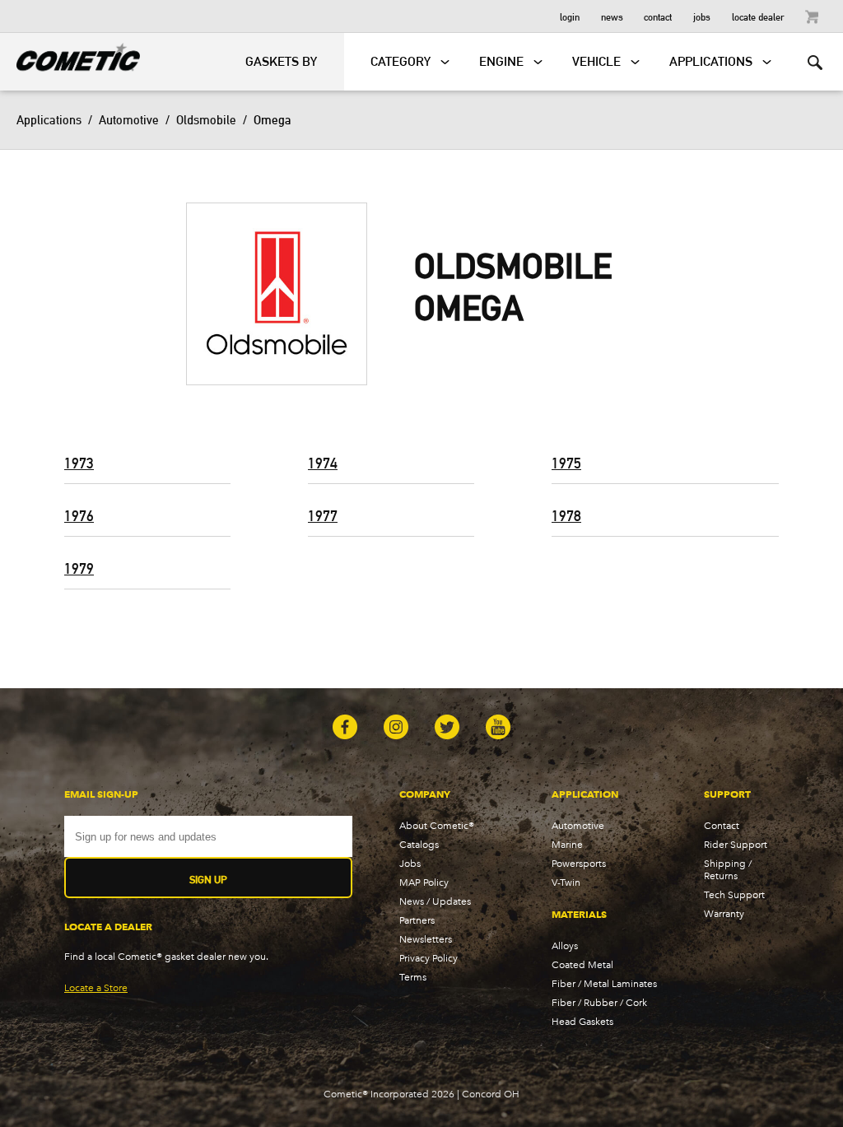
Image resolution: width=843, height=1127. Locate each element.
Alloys (565, 945)
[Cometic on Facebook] (345, 729)
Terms (412, 977)
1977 (323, 515)
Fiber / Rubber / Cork (599, 1002)
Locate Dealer (758, 16)
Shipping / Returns (728, 869)
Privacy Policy (428, 958)
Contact (658, 16)
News (612, 16)
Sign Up (208, 879)
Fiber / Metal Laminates (604, 983)
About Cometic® (436, 825)
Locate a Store (96, 987)
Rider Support (735, 844)
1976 (79, 515)
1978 (566, 515)
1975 (566, 463)
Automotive (129, 120)
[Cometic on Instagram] (396, 729)
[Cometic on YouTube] (498, 729)
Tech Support (734, 894)
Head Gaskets (582, 1021)
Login (570, 16)
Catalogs (419, 844)
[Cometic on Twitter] (447, 729)
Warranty (724, 913)
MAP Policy (424, 882)
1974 (323, 463)
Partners (417, 920)
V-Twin (566, 882)
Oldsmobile (206, 120)
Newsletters (425, 939)
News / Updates (435, 901)
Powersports (579, 863)
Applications (49, 120)
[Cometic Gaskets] (70, 54)
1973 (79, 463)
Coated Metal (582, 964)
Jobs (701, 16)
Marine (567, 844)
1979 (79, 568)
